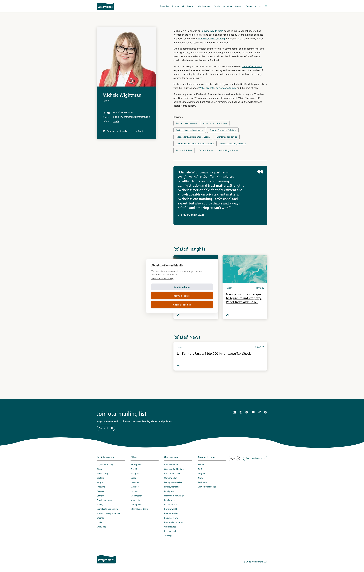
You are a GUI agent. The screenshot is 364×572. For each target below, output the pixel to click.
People (217, 6)
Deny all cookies (182, 295)
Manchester (136, 495)
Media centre (204, 6)
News (179, 347)
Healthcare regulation (174, 495)
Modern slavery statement (109, 513)
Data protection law (173, 482)
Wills (201, 88)
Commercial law (171, 464)
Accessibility (102, 473)
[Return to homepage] (105, 6)
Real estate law (171, 513)
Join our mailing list (207, 486)
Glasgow (134, 473)
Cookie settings (182, 287)
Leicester (135, 482)
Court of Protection (252, 66)
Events (201, 464)
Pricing (100, 504)
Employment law (171, 486)
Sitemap (100, 518)
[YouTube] (253, 412)
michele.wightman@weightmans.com (131, 116)
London (134, 491)
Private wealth (170, 509)
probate (210, 88)
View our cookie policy (162, 278)
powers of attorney (226, 88)
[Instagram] (240, 412)
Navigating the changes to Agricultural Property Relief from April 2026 (243, 298)
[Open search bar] (259, 6)
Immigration (169, 500)
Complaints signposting (107, 509)
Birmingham (136, 464)
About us (227, 6)
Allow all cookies (182, 304)
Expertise (164, 6)
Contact (100, 495)
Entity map (102, 526)
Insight (229, 288)
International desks (139, 509)
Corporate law (170, 478)
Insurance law (170, 504)
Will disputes (170, 526)
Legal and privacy (105, 464)
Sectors (100, 478)
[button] (106, 428)
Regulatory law (171, 518)
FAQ (200, 469)
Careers (238, 6)
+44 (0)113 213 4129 (123, 112)
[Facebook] (247, 412)
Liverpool (135, 486)
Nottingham (136, 504)
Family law (169, 491)
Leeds (116, 121)
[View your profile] (266, 6)
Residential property (173, 522)
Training (168, 535)
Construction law (172, 473)
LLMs (99, 522)
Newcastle (135, 500)
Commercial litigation (174, 469)
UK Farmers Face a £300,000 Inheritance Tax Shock (214, 353)
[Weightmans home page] (106, 559)
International (178, 6)
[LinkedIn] (234, 412)
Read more (178, 315)
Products (101, 486)
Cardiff (134, 469)
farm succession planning (211, 38)
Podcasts (202, 482)
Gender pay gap (104, 500)
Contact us (251, 6)
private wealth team (212, 30)
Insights (190, 6)
